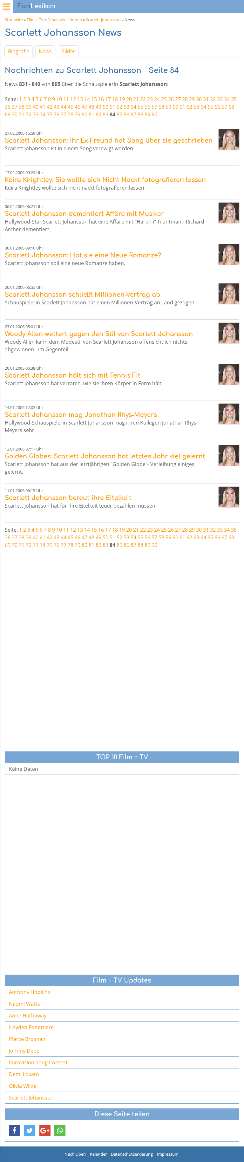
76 (56, 114)
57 (154, 106)
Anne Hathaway (27, 1015)
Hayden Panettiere (31, 1027)
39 (28, 106)
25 (164, 99)
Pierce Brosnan (27, 1038)
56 (147, 106)
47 (84, 106)
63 (196, 106)
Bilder (68, 51)
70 (14, 114)
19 (122, 99)
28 (185, 99)
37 (14, 106)
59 (168, 106)
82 (98, 114)
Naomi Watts (24, 1003)
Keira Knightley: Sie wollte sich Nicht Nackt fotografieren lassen (105, 180)
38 (21, 106)
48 (91, 106)
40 (35, 106)
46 (77, 106)
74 (42, 114)
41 (42, 106)
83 (105, 114)
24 (157, 99)
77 (63, 114)
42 (49, 106)
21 (136, 99)
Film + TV (35, 20)
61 (182, 106)
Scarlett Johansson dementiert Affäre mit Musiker (84, 214)
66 (217, 106)
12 (73, 99)
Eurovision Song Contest (38, 1062)
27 (178, 99)
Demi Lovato (24, 1074)
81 (91, 114)
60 (175, 106)
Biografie (18, 51)
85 (119, 114)
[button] (14, 1130)
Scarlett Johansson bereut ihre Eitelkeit (68, 498)
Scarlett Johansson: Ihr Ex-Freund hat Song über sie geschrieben (109, 140)
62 (189, 106)
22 (143, 99)
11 (66, 99)
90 (154, 114)
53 (126, 106)
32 (213, 99)
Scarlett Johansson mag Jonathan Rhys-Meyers (81, 415)
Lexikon (36, 6)
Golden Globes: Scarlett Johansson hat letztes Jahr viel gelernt (105, 456)
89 (147, 114)
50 (105, 106)
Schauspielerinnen (64, 20)
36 (7, 106)
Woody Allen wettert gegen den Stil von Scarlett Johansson (99, 334)
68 (231, 106)
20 (129, 99)
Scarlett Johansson (103, 20)
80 (84, 114)
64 (203, 106)
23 (150, 99)
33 (220, 99)
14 (87, 99)
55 (140, 106)
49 (98, 106)
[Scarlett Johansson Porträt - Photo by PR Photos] (229, 139)
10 (59, 99)
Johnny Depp (24, 1050)
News (45, 51)
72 (28, 114)
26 (171, 99)
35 (234, 99)
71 (21, 114)
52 (119, 106)
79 (77, 114)
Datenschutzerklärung (132, 1154)
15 (94, 99)
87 (133, 114)
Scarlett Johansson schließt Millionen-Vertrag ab (82, 294)
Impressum (168, 1154)
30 (199, 99)
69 (7, 114)
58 (161, 106)
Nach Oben (75, 1154)
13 (80, 99)
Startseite (14, 20)
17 (108, 99)
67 (224, 106)
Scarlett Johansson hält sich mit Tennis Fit (72, 375)
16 (101, 99)
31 (206, 99)
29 (192, 99)
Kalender (98, 1154)
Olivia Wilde (23, 1085)
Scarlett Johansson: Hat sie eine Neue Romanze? (83, 255)
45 (70, 106)
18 (115, 99)
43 (56, 106)
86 (126, 114)
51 (112, 106)
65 (210, 106)
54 (133, 106)
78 (70, 114)
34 (227, 99)
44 (63, 106)
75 (49, 114)
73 (35, 114)
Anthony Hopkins (29, 992)
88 (140, 114)
